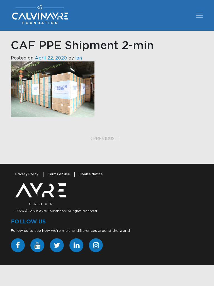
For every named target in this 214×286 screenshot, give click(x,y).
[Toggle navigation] (199, 15)
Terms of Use (59, 174)
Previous (103, 139)
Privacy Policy (26, 174)
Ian (78, 58)
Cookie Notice (91, 174)
